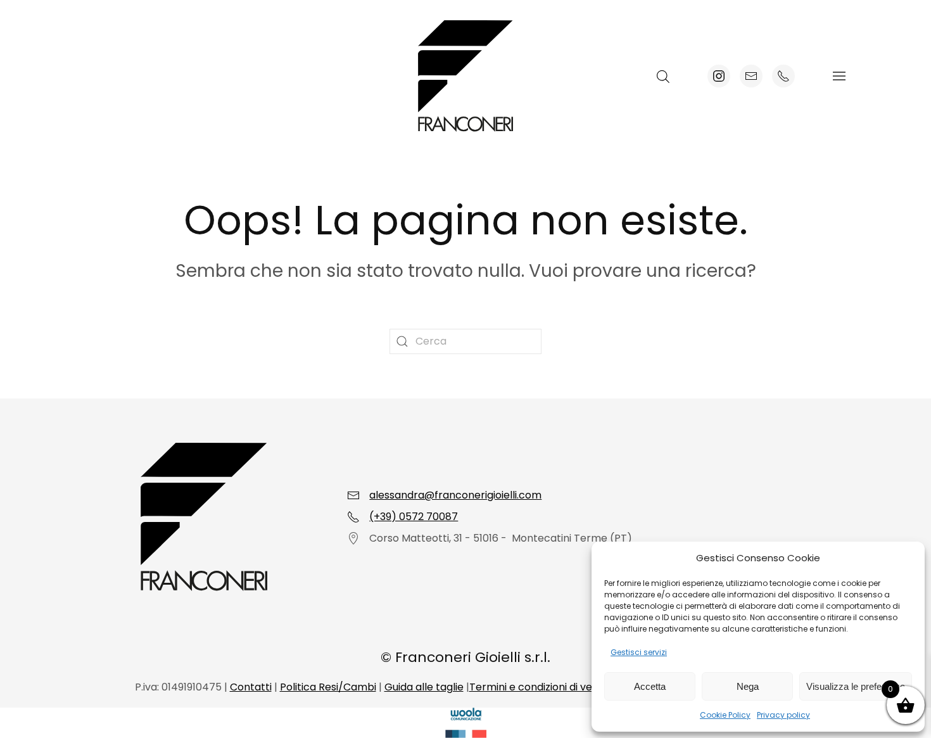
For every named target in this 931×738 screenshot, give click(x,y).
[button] (839, 76)
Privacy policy (783, 714)
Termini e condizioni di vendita (543, 687)
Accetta (650, 686)
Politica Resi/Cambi (328, 687)
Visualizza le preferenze (855, 686)
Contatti (251, 687)
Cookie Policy (725, 714)
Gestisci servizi (639, 652)
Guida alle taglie (424, 687)
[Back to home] (465, 76)
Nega (748, 686)
